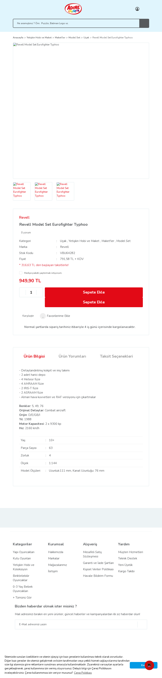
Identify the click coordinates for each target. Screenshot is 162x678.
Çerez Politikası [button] (83, 673)
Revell (24, 217)
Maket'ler (108, 241)
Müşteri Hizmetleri (130, 552)
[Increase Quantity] (39, 292)
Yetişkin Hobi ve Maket (84, 241)
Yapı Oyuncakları (23, 552)
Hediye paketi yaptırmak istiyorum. (43, 273)
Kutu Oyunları (22, 558)
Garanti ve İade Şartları (98, 563)
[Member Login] (137, 9)
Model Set (123, 241)
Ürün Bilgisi (34, 356)
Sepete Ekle (94, 292)
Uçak (63, 241)
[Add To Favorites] (55, 316)
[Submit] (142, 624)
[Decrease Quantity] (22, 292)
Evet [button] (143, 665)
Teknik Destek (127, 558)
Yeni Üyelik (125, 565)
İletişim (53, 571)
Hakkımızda (55, 552)
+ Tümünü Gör (22, 598)
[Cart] (145, 9)
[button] (149, 665)
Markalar (53, 558)
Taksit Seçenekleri (116, 356)
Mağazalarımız (57, 565)
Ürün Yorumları (72, 356)
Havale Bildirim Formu (98, 576)
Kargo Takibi (126, 571)
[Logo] (73, 8)
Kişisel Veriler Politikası (98, 569)
